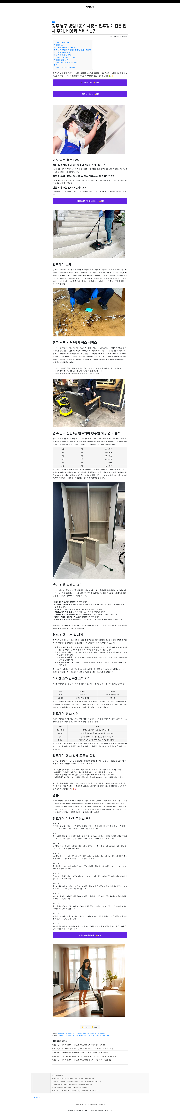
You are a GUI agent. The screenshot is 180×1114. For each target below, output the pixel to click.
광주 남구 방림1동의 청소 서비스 (66, 47)
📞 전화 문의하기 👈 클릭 (90, 82)
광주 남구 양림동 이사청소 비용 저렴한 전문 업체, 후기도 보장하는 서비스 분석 (84, 1035)
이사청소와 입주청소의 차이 (64, 57)
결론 (55, 65)
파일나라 (37, 1097)
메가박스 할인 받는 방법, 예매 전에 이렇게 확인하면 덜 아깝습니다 (72, 1084)
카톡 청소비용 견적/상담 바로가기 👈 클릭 (90, 201)
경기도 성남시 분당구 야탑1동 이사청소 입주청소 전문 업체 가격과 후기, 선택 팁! (78, 1045)
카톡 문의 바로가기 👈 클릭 (90, 94)
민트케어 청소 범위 (61, 60)
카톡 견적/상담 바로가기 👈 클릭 (90, 935)
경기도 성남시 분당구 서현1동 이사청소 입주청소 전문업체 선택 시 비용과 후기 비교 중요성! (82, 1060)
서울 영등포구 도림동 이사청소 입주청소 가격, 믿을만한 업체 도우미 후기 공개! (75, 1090)
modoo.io (109, 1110)
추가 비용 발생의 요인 (62, 52)
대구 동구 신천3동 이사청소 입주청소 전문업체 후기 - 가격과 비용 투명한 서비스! (76, 1081)
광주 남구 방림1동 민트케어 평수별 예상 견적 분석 (73, 50)
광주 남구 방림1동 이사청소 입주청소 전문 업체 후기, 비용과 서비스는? (73, 1078)
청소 (53, 21)
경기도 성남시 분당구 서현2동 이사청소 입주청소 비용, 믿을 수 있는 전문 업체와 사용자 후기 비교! (84, 1056)
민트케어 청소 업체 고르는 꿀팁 (66, 62)
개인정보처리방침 (91, 1104)
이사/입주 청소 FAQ (61, 42)
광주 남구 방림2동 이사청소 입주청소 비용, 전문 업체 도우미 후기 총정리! (82, 1033)
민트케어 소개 (59, 45)
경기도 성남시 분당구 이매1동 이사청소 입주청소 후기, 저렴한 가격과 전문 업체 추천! (80, 1052)
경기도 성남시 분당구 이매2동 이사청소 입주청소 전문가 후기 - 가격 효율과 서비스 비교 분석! (82, 1049)
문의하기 (102, 1104)
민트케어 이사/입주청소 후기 (65, 67)
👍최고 (85, 1027)
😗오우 (95, 1027)
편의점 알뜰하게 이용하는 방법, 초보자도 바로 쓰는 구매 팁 (69, 1087)
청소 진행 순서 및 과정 (62, 55)
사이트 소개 (79, 1104)
